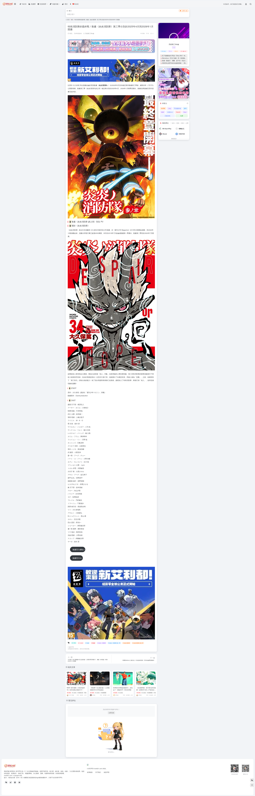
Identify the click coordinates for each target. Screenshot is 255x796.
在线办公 (170, 112)
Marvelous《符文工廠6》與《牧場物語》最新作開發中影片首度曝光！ (184, 58)
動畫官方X (77, 558)
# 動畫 (93, 643)
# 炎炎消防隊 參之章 (137, 643)
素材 (162, 112)
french (178, 112)
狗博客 (163, 108)
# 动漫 (87, 643)
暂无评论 (72, 700)
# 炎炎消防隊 (126, 643)
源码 (185, 108)
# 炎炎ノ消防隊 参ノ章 (114, 643)
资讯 (72, 19)
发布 (173, 123)
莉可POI (91, 769)
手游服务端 (177, 108)
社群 (181, 116)
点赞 (187, 123)
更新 (177, 123)
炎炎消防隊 (103, 85)
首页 (68, 19)
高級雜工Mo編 (89, 33)
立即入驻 (185, 11)
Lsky (169, 108)
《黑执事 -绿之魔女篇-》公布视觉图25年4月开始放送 (99, 689)
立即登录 (111, 713)
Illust (184, 112)
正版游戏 (167, 116)
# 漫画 (85, 692)
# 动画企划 (80, 692)
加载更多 (174, 139)
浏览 (182, 123)
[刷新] (187, 103)
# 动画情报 (103, 692)
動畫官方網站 (78, 549)
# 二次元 (80, 643)
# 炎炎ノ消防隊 (102, 643)
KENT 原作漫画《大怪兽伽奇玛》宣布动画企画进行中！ (76, 689)
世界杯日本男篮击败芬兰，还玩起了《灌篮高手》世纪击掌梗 (123, 689)
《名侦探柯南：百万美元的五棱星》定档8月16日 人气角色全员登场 (146, 690)
